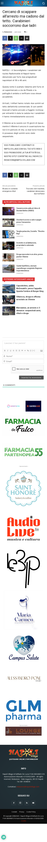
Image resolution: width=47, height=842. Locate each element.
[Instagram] (20, 802)
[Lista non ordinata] (19, 350)
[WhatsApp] (15, 38)
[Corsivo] (7, 350)
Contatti (14, 812)
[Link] (27, 350)
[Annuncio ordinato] (16, 350)
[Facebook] (4, 38)
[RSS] (26, 803)
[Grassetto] (4, 350)
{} (31, 350)
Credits (23, 821)
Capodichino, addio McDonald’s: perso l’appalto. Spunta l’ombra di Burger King (30, 288)
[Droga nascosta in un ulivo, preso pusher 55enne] (8, 257)
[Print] (27, 38)
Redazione (8, 32)
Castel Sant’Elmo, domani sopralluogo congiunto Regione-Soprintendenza (29, 268)
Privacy (21, 812)
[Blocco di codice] (25, 350)
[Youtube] (33, 803)
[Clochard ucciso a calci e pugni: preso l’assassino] (8, 223)
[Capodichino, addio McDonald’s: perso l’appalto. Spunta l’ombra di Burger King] (8, 288)
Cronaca (5, 292)
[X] (10, 38)
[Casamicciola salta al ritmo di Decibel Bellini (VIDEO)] (8, 211)
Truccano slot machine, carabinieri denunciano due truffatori (35, 191)
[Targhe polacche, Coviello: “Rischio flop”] (8, 234)
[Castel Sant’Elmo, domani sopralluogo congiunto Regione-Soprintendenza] (8, 269)
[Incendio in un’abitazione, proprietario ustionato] (8, 246)
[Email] (21, 38)
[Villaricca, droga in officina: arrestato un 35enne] (8, 299)
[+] (33, 350)
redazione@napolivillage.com (28, 786)
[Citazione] (22, 350)
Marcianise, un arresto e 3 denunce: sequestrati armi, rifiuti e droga (28, 310)
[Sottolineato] (10, 350)
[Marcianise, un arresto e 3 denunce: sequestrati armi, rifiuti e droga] (8, 310)
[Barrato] (13, 350)
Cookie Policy (31, 812)
